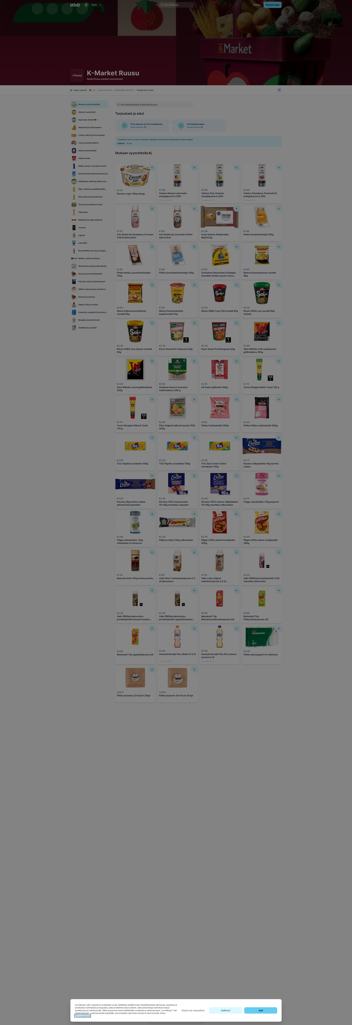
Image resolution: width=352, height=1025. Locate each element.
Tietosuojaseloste (82, 1016)
